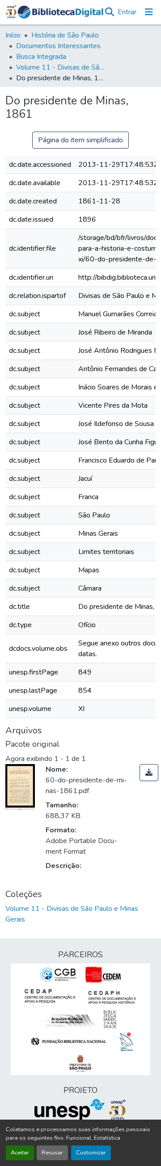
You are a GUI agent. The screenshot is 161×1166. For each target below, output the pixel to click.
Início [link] (13, 35)
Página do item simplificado (80, 140)
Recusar (52, 1153)
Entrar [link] (127, 12)
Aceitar (20, 1153)
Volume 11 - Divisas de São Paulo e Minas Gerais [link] (61, 67)
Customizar (91, 1153)
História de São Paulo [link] (65, 35)
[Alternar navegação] (149, 12)
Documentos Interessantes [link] (58, 46)
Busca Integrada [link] (41, 57)
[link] (149, 772)
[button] (60, 12)
